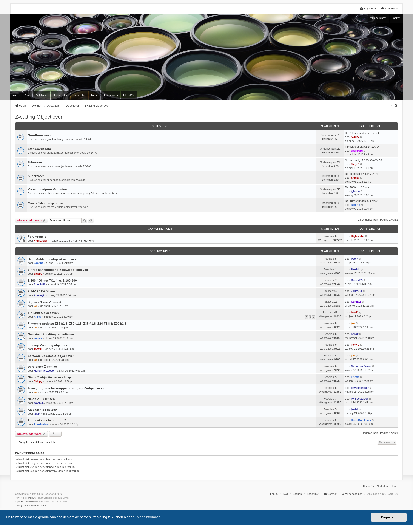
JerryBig (356, 291)
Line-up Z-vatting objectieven (49, 345)
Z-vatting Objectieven (39, 117)
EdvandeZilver (360, 387)
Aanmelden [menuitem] (391, 8)
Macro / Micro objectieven (47, 203)
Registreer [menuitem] (370, 8)
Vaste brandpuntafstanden (47, 189)
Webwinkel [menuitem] (79, 95)
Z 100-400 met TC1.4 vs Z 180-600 (52, 280)
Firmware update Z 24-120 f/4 (362, 146)
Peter (354, 258)
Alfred (37, 316)
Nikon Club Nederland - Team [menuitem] (380, 486)
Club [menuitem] (27, 95)
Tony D (355, 164)
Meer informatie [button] (148, 517)
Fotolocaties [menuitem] (60, 95)
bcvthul (38, 402)
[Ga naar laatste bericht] (366, 236)
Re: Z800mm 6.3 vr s (357, 187)
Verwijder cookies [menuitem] (352, 494)
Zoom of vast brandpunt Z (47, 420)
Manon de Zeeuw (44, 370)
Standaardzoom (39, 148)
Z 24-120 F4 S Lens (42, 291)
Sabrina (38, 263)
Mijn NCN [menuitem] (129, 95)
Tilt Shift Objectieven (43, 312)
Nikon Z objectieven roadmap (49, 377)
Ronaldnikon (41, 424)
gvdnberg (357, 150)
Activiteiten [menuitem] (41, 95)
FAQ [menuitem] (285, 494)
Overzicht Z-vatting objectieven (51, 334)
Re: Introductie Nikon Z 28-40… (363, 173)
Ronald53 (39, 284)
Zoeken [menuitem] (297, 494)
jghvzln (355, 191)
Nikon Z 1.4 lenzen (41, 399)
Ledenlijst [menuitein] (312, 494)
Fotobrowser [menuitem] (110, 95)
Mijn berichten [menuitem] (378, 18)
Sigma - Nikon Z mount (44, 302)
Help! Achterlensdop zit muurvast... (53, 259)
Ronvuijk (39, 295)
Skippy (355, 137)
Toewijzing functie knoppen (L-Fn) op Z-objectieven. (66, 388)
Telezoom (35, 162)
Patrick (355, 269)
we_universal (27, 501)
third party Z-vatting (42, 366)
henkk (355, 334)
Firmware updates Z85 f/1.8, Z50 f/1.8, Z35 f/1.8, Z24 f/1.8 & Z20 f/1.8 (77, 323)
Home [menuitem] (16, 95)
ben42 (355, 312)
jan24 (37, 413)
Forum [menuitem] (94, 95)
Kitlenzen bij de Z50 (42, 409)
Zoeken (396, 18)
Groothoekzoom (39, 135)
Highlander (40, 240)
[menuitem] (396, 106)
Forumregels (37, 236)
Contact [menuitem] (331, 494)
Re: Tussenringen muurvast (361, 201)
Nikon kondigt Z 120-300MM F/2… (365, 160)
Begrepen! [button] (388, 517)
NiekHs (355, 204)
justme (38, 338)
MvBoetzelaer (359, 398)
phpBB (31, 498)
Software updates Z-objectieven (51, 356)
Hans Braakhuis (361, 420)
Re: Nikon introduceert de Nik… (363, 133)
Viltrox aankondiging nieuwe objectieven (58, 269)
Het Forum (90, 240)
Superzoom (36, 176)
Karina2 (356, 301)
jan (35, 306)
